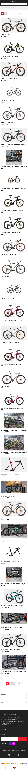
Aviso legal (3, 734)
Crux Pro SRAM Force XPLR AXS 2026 (11, 518)
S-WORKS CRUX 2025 (7, 122)
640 (14, 717)
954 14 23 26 (9, 717)
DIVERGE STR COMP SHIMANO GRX (10, 650)
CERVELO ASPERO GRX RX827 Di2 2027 (11, 320)
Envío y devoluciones (5, 727)
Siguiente (19, 683)
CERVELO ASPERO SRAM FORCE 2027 (11, 364)
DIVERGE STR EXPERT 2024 (8, 496)
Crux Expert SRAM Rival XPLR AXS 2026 (12, 606)
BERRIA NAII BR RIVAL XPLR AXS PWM (11, 628)
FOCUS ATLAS (4, 699)
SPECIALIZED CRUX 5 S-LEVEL (9, 78)
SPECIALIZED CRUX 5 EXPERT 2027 (10, 342)
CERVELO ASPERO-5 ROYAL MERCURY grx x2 (13, 188)
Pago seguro (3, 729)
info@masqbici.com (7, 723)
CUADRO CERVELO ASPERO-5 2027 (10, 562)
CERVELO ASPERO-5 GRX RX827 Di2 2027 (12, 232)
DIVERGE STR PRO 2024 (7, 298)
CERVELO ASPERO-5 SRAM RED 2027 (11, 56)
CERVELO (3, 697)
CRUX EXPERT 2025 (6, 386)
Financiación (3, 731)
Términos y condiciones (6, 736)
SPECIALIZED (3, 694)
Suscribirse (22, 739)
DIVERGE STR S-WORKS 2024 (9, 100)
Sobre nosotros (4, 724)
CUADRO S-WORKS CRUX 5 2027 (10, 474)
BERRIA (2, 702)
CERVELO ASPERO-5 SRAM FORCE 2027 (12, 210)
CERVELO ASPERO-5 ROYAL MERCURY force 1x (14, 166)
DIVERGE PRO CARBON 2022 (9, 254)
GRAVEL (3, 690)
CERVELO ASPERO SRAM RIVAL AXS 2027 (12, 408)
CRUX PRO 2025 (5, 276)
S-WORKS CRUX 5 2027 (7, 34)
